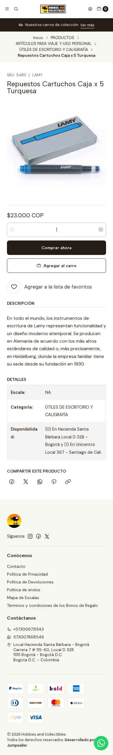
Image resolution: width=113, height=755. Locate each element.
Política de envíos (23, 589)
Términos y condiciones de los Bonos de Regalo (52, 605)
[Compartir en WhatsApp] (40, 482)
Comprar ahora (56, 247)
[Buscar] (15, 9)
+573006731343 (28, 629)
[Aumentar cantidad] (101, 230)
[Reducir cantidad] (12, 230)
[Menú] (6, 9)
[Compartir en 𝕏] (26, 482)
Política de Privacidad (27, 574)
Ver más (87, 25)
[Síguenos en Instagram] (30, 536)
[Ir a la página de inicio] (53, 9)
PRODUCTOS (62, 38)
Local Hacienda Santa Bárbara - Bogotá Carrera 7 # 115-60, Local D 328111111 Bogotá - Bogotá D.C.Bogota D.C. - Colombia (51, 652)
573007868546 (28, 637)
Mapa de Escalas (23, 597)
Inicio (38, 38)
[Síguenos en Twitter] (47, 536)
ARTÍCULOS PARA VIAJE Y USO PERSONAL (54, 44)
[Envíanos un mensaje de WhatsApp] (101, 743)
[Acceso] (90, 9)
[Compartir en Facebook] (12, 482)
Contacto (16, 566)
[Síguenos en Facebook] (38, 536)
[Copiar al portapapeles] (68, 482)
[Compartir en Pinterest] (54, 482)
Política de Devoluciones (30, 582)
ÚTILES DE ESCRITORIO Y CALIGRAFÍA (53, 50)
